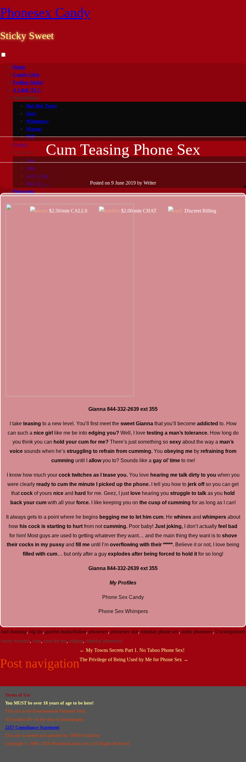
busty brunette (15, 641)
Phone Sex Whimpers (123, 611)
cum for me (55, 641)
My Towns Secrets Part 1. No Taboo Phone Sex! (131, 650)
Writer (150, 183)
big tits (36, 631)
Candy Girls (26, 74)
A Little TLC (27, 90)
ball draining (14, 631)
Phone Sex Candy (123, 597)
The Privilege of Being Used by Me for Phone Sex (133, 659)
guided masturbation (65, 631)
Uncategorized (230, 631)
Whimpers (37, 121)
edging (76, 641)
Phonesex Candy (45, 12)
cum (36, 641)
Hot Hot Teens (41, 105)
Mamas (34, 129)
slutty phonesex (197, 631)
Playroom (23, 191)
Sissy (31, 113)
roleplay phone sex (160, 631)
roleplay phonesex (104, 641)
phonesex (98, 631)
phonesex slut (124, 631)
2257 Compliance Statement (32, 727)
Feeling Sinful (28, 82)
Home (19, 67)
